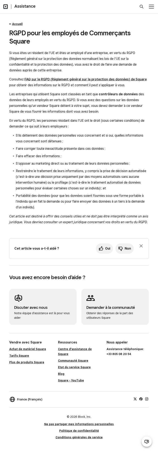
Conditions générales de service (79, 437)
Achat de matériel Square (27, 349)
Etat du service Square (74, 367)
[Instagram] (147, 398)
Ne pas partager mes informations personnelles (79, 424)
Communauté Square (73, 360)
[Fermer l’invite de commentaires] (141, 245)
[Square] (5, 6)
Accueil (17, 24)
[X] (135, 398)
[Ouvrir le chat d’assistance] (147, 441)
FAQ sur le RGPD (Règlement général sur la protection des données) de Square (85, 79)
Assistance (24, 6)
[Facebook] (141, 398)
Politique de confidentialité (79, 430)
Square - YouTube (71, 380)
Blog (61, 373)
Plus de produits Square (26, 362)
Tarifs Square (19, 355)
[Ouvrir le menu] (151, 7)
